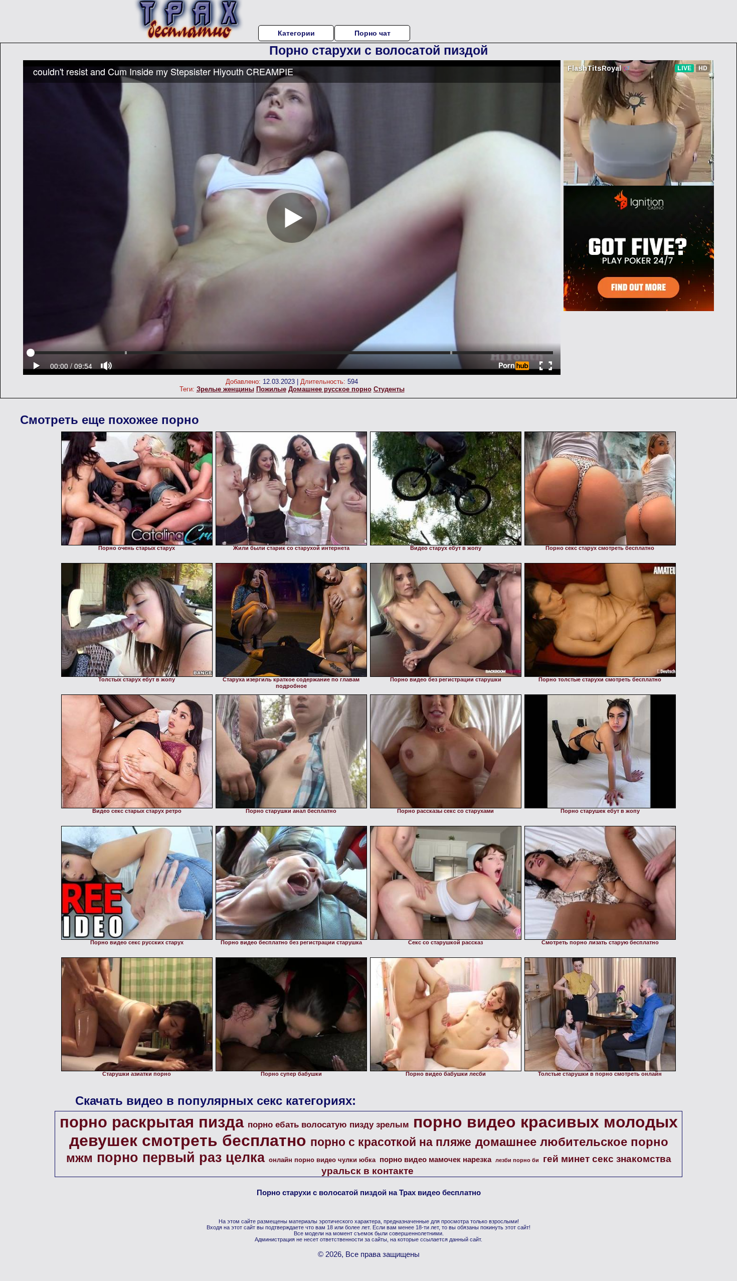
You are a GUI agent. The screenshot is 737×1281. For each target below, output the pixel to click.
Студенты (389, 389)
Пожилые (271, 389)
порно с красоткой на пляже (390, 1142)
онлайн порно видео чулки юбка (322, 1160)
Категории (296, 33)
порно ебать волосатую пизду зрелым (328, 1124)
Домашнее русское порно (330, 389)
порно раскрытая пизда (152, 1121)
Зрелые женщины (225, 389)
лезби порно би (517, 1160)
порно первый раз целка (181, 1157)
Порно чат (372, 33)
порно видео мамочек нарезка (435, 1160)
